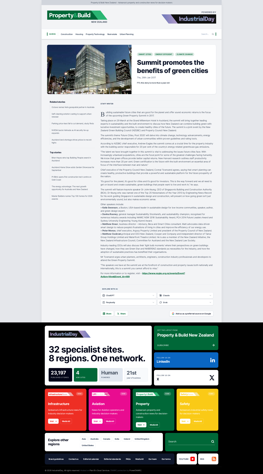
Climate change (185, 54)
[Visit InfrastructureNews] (61, 394)
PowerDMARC (135, 470)
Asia (84, 439)
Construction (67, 34)
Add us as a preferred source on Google (193, 313)
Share (108, 313)
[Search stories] (213, 441)
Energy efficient (164, 54)
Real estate (112, 34)
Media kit (66, 421)
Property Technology (95, 34)
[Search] (213, 34)
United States (88, 445)
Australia (94, 439)
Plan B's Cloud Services (99, 470)
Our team (152, 459)
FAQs (128, 459)
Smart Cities (145, 54)
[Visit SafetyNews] (193, 394)
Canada (106, 439)
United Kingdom (142, 439)
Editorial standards (112, 459)
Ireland (127, 439)
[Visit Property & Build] (149, 394)
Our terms (166, 459)
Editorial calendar (91, 459)
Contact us (73, 459)
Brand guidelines (56, 459)
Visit (52, 421)
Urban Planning (127, 34)
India (117, 439)
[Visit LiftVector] (105, 394)
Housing (79, 34)
